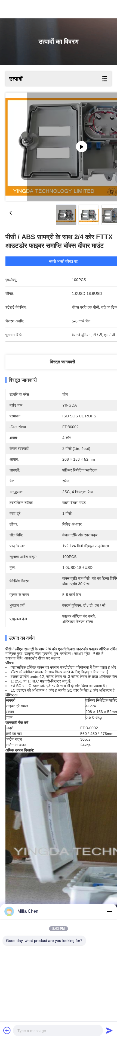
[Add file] (7, 1030)
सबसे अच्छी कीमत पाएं (63, 261)
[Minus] (109, 911)
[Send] (109, 1030)
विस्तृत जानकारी (62, 361)
